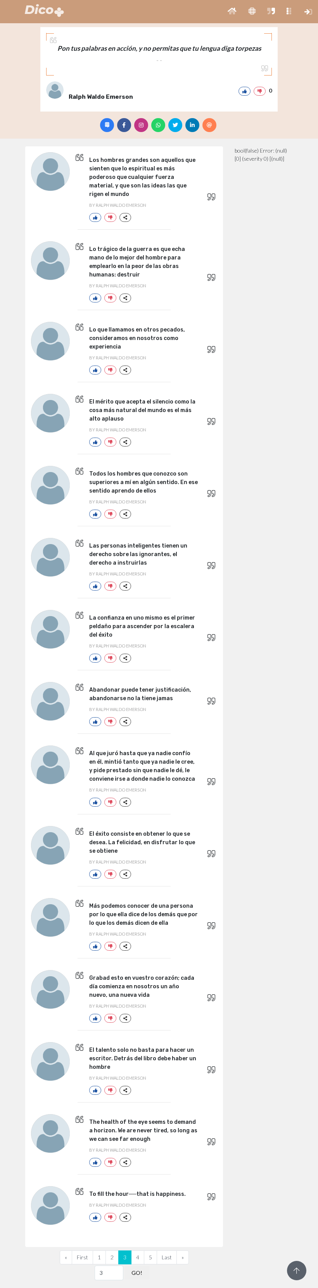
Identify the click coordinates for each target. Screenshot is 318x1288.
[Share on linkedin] (192, 125)
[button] (232, 11)
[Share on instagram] (141, 125)
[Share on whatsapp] (158, 125)
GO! (136, 1272)
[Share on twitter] (175, 125)
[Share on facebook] (124, 125)
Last (167, 1257)
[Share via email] (209, 125)
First (82, 1257)
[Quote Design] (107, 125)
